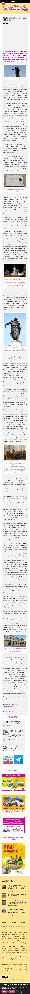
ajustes (13, 988)
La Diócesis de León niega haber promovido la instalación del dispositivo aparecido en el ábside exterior (17, 903)
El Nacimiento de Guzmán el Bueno (14, 19)
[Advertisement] (15, 37)
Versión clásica (15, 1)
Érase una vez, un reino (18, 712)
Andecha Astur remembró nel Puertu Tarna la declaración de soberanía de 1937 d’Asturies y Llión (17, 912)
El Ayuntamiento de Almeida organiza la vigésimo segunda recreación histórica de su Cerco (12, 737)
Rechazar (12, 991)
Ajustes (19, 991)
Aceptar (4, 991)
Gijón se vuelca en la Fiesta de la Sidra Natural (17, 894)
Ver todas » (14, 918)
